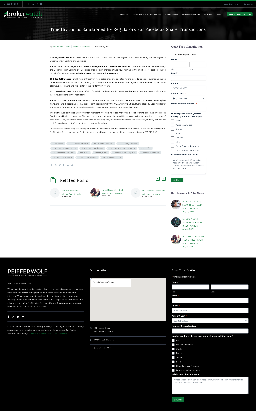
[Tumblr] (64, 165)
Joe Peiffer (145, 148)
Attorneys (208, 14)
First (173, 69)
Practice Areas (171, 14)
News (219, 14)
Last (191, 69)
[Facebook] (29, 4)
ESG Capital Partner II (78, 144)
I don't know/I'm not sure (187, 150)
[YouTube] (41, 4)
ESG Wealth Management (64, 148)
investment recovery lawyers (122, 148)
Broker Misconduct (82, 46)
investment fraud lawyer (92, 148)
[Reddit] (72, 165)
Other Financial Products (187, 146)
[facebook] (8, 317)
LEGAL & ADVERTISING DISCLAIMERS (48, 333)
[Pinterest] (60, 165)
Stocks (178, 129)
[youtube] (23, 317)
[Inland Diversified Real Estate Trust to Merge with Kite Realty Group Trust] (96, 193)
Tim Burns (84, 153)
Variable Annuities (183, 125)
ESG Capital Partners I (103, 144)
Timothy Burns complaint (124, 153)
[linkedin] (18, 317)
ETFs (177, 142)
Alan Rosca (58, 144)
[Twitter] (56, 165)
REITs (178, 120)
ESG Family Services (128, 144)
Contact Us (248, 4)
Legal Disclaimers (231, 4)
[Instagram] (37, 4)
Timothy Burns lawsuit (62, 157)
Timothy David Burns (112, 157)
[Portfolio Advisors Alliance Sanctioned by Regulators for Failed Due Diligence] (55, 193)
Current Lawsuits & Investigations (146, 14)
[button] (158, 179)
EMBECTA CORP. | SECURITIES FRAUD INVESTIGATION (192, 222)
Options (179, 138)
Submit (177, 180)
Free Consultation (240, 14)
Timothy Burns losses (87, 157)
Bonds (178, 133)
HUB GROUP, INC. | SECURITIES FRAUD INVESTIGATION (192, 205)
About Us (124, 14)
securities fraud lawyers (63, 153)
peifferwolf (58, 46)
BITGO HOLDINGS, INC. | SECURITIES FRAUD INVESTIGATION (193, 240)
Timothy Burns (101, 153)
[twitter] (13, 317)
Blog (68, 46)
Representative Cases (191, 14)
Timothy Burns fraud (150, 153)
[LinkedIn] (33, 4)
